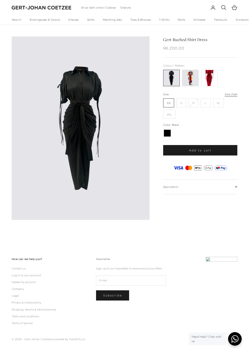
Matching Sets (112, 19)
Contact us (19, 268)
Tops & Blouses (140, 19)
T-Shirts (164, 19)
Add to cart (200, 150)
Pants (181, 19)
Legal (15, 295)
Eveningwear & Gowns (45, 19)
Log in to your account (26, 275)
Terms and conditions (25, 316)
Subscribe (112, 295)
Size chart (231, 94)
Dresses (73, 19)
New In (16, 19)
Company (18, 288)
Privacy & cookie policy (26, 302)
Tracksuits (220, 19)
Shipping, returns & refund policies (34, 309)
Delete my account (24, 282)
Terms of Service (22, 323)
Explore (126, 7)
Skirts (91, 19)
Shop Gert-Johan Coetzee (98, 7)
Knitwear (200, 19)
